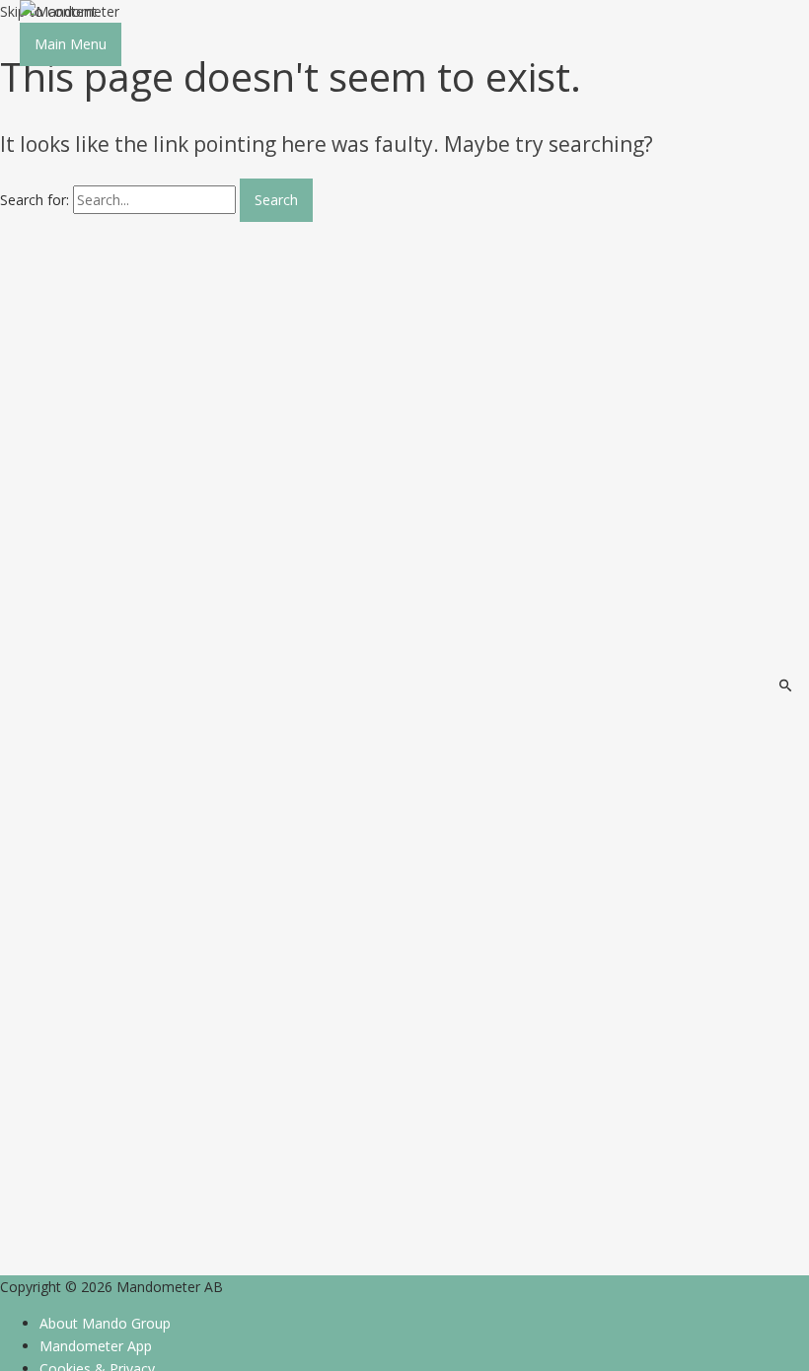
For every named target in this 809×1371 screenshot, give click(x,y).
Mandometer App (95, 1345)
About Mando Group (105, 1323)
